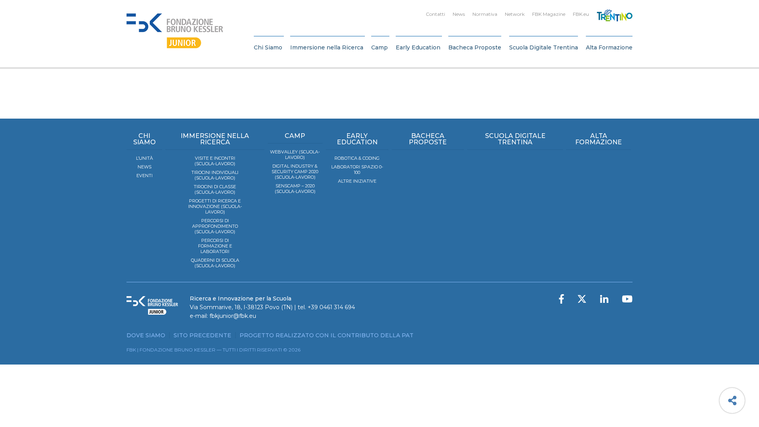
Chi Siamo (268, 47)
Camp (379, 47)
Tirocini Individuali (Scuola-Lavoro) (214, 175)
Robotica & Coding (357, 158)
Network (515, 14)
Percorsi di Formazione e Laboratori (215, 246)
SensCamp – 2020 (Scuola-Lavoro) (295, 188)
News (459, 14)
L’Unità (144, 158)
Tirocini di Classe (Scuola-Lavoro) (215, 189)
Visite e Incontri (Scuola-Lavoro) (214, 160)
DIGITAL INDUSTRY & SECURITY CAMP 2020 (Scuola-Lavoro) (295, 171)
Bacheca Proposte (474, 47)
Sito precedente (202, 335)
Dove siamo (145, 335)
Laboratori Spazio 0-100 (357, 169)
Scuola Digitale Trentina (543, 47)
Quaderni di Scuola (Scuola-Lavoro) (215, 262)
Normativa (484, 14)
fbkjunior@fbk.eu (233, 315)
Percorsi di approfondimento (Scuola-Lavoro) (215, 226)
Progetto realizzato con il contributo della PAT (326, 335)
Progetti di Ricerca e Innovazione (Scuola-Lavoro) (215, 206)
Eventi (144, 175)
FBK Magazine (548, 14)
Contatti (435, 14)
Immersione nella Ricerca (326, 47)
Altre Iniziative (357, 181)
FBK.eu (581, 14)
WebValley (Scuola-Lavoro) (295, 154)
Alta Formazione (609, 47)
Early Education (418, 47)
